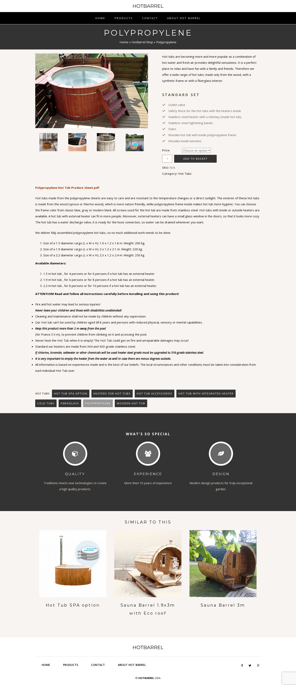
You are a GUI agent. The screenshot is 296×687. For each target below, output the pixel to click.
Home (100, 18)
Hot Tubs (184, 173)
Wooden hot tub (131, 403)
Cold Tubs (46, 403)
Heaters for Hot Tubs (112, 393)
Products (124, 18)
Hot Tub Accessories (154, 393)
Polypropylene (98, 403)
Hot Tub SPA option (70, 393)
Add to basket (195, 158)
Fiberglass (70, 403)
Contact (150, 18)
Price (166, 150)
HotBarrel (148, 6)
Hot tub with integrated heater (206, 393)
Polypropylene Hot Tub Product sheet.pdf (67, 188)
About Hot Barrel (184, 18)
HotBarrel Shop (142, 42)
